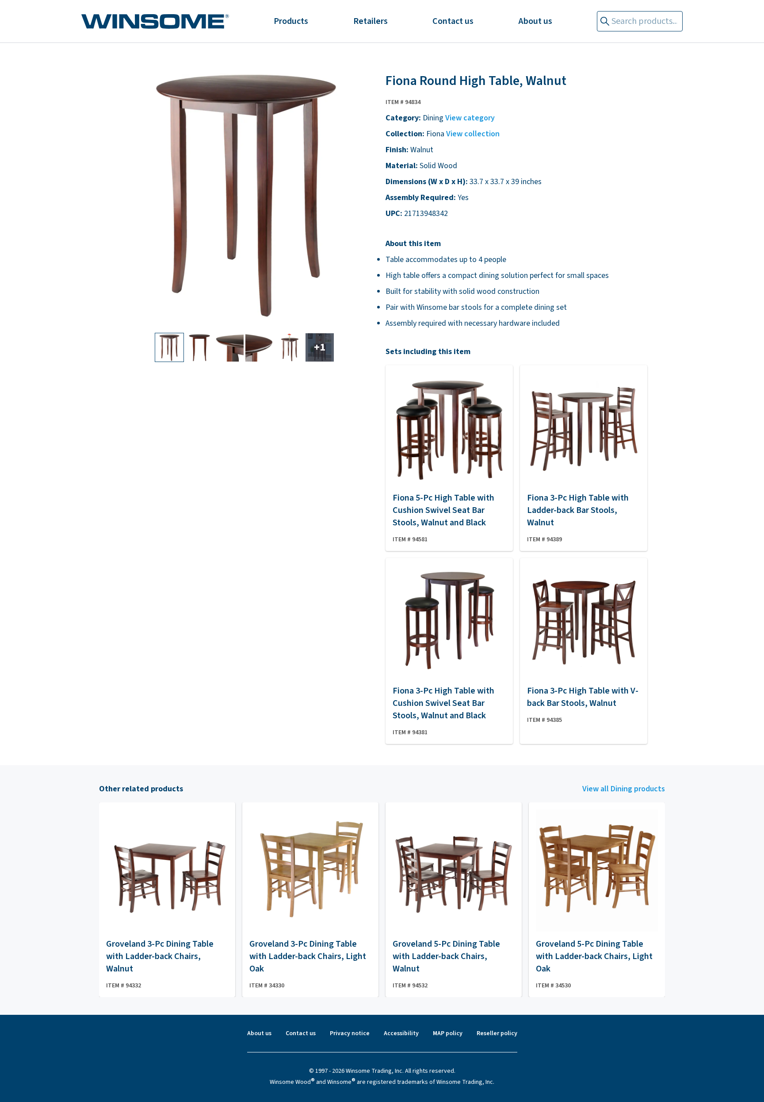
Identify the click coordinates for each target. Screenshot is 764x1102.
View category (470, 117)
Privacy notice (350, 1033)
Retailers (370, 21)
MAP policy (447, 1033)
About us (535, 21)
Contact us (453, 21)
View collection (473, 133)
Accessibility (401, 1033)
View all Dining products (623, 788)
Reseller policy (497, 1033)
